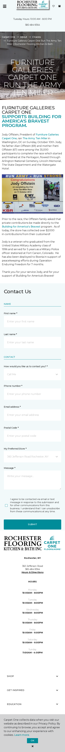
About (23, 37)
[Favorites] (53, 6)
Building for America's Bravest (21, 226)
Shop (10, 676)
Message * (9, 468)
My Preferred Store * (15, 449)
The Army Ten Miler (35, 138)
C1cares (36, 37)
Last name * (10, 334)
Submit (32, 524)
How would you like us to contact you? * (26, 366)
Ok (32, 740)
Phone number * (13, 386)
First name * (10, 313)
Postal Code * (11, 428)
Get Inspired (15, 690)
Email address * (12, 407)
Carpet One (8, 37)
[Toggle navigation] (5, 6)
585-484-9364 (32, 24)
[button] (32, 374)
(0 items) (59, 6)
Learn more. (22, 734)
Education (14, 704)
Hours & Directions (33, 572)
